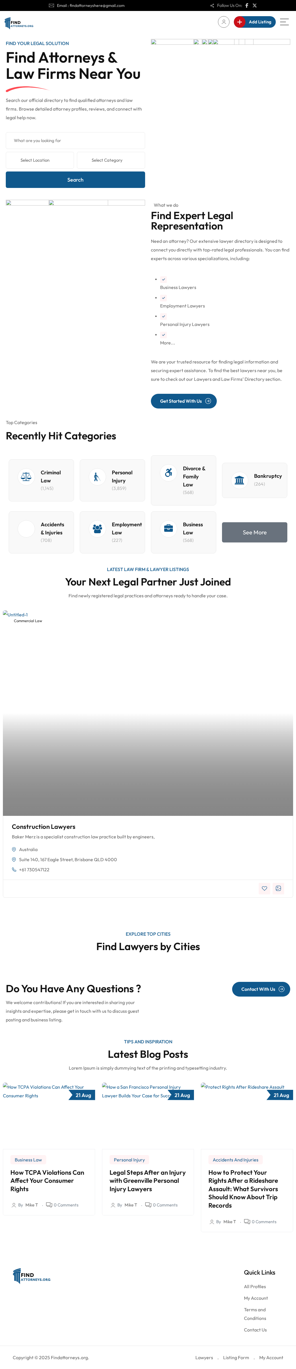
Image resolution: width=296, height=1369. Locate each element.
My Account (256, 1298)
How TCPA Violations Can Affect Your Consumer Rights (47, 1180)
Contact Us (255, 1330)
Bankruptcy (268, 476)
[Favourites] (264, 888)
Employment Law (127, 528)
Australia (28, 849)
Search (75, 179)
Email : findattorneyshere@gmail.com (91, 5)
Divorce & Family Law (194, 476)
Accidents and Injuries (235, 1160)
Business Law (193, 528)
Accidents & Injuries (52, 528)
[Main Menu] (284, 22)
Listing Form (236, 1357)
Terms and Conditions (255, 1314)
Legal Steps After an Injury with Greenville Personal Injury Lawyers (148, 1180)
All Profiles (255, 1286)
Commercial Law (27, 620)
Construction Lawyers (43, 826)
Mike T (31, 1205)
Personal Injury (122, 476)
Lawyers (204, 1357)
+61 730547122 (34, 869)
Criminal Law (51, 476)
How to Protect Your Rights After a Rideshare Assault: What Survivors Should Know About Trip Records (243, 1188)
